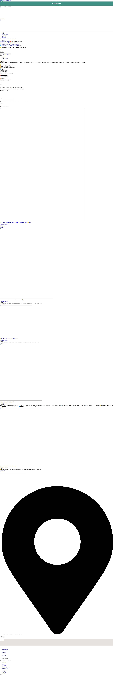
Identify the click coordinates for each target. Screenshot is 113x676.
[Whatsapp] (3, 637)
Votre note (1, 90)
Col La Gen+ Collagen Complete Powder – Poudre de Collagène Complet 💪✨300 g (15, 222)
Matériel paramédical (5, 649)
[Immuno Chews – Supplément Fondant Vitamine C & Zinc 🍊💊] (26, 298)
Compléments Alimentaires (6, 41)
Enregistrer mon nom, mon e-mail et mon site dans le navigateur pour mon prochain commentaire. (14, 101)
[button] (2, 226)
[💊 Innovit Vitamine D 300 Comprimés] (21, 400)
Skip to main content (8, 0)
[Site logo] (4, 17)
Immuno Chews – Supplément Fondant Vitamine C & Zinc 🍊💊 (12, 299)
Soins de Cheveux (4, 653)
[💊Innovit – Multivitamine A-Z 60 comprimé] (21, 464)
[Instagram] (1, 637)
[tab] (3, 57)
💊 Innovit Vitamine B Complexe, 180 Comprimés (9, 338)
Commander (1, 18)
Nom (1, 98)
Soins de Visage (4, 655)
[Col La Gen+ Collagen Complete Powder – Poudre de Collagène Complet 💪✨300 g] (42, 220)
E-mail (1, 100)
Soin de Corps (4, 652)
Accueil (1, 41)
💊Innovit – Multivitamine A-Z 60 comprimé (8, 466)
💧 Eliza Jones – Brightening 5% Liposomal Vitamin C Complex (9, 45)
